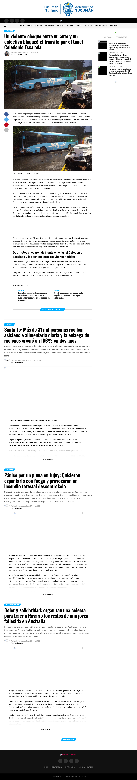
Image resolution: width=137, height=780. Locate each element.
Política (70, 26)
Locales (29, 26)
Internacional (49, 26)
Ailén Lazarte (18, 362)
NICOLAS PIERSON (20, 55)
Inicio (22, 26)
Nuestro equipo (70, 767)
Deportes (88, 26)
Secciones (113, 26)
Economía (79, 26)
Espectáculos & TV (101, 26)
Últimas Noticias (56, 767)
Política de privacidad (85, 767)
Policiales (60, 26)
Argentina (38, 26)
